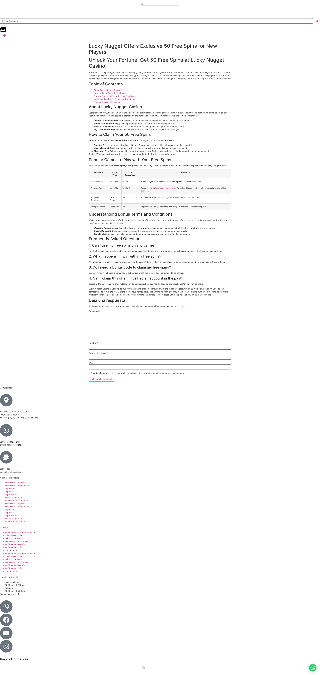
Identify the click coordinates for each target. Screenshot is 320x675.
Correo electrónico (98, 353)
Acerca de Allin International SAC (20, 532)
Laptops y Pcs (11, 494)
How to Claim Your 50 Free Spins (109, 93)
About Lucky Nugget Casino (107, 90)
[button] (312, 668)
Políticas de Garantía (15, 544)
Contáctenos (11, 550)
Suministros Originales (15, 482)
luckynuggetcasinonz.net (165, 188)
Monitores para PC (14, 497)
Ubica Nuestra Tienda (15, 535)
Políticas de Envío (13, 547)
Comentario (95, 311)
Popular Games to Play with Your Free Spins (115, 96)
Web (91, 363)
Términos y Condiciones (16, 541)
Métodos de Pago (13, 538)
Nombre (93, 343)
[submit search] (317, 21)
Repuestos (10, 488)
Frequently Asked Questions (107, 102)
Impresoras (10, 491)
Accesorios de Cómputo (16, 500)
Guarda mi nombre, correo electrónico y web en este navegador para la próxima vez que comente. (138, 373)
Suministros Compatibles (17, 485)
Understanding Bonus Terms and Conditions (114, 99)
